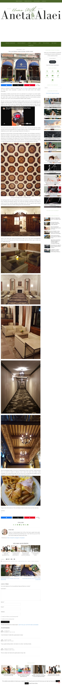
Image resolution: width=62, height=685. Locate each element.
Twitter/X (12, 537)
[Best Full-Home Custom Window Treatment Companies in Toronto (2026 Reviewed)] (38, 669)
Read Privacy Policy (33, 683)
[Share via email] (6, 559)
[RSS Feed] (25, 525)
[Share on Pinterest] (11, 559)
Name (2, 602)
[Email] (27, 525)
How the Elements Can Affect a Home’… (35, 554)
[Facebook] (23, 525)
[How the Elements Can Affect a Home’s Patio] (35, 548)
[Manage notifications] (59, 682)
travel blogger (35, 561)
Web (8, 537)
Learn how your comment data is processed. (28, 624)
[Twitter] (13, 525)
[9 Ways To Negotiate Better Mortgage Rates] (47, 219)
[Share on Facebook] (8, 559)
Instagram (17, 537)
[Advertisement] (31, 32)
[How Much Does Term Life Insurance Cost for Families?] (6, 548)
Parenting (31, 45)
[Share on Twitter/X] (10, 559)
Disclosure (37, 1)
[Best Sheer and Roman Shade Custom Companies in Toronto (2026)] (25, 548)
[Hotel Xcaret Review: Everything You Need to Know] (47, 237)
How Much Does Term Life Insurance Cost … (6, 554)
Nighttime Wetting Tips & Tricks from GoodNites (31, 578)
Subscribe (52, 61)
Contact (44, 1)
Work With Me (28, 1)
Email (2, 606)
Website (3, 611)
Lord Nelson (25, 88)
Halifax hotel (14, 561)
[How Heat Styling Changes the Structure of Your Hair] (15, 548)
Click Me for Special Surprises (52, 93)
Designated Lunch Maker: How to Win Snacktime (10, 578)
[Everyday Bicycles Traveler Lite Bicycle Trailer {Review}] (47, 223)
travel (29, 561)
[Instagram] (15, 525)
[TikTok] (21, 525)
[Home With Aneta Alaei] (31, 13)
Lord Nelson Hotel (22, 561)
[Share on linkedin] (14, 559)
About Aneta (19, 1)
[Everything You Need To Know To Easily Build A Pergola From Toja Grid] (47, 246)
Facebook (22, 537)
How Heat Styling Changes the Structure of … (16, 554)
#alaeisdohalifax (6, 561)
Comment (3, 588)
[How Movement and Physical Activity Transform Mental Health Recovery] (23, 669)
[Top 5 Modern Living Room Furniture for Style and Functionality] (47, 232)
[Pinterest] (17, 525)
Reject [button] (26, 683)
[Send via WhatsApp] (13, 559)
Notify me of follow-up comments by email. (10, 616)
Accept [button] (57, 681)
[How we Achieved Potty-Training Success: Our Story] (47, 228)
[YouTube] (19, 525)
